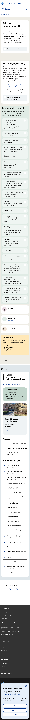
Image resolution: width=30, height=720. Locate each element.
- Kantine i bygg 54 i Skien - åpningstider (14, 472)
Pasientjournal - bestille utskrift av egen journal (16, 552)
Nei (19, 589)
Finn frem (10, 431)
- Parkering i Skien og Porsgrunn (16, 483)
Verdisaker (10, 572)
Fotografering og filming (14, 525)
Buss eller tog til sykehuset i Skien (16, 443)
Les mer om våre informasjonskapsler (12, 694)
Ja (12, 589)
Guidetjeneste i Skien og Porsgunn (14, 531)
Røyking (9, 557)
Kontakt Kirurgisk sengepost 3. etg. (13, 384)
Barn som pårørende (13, 503)
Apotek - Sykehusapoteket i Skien (15, 497)
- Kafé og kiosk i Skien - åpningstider (13, 466)
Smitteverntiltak (11, 562)
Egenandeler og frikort (13, 521)
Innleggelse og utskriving (14, 542)
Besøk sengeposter (12, 507)
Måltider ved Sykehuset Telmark (16, 547)
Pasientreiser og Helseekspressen (17, 448)
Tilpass (15, 714)
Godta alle (15, 706)
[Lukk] (26, 686)
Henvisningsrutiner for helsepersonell (14, 98)
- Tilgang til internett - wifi (14, 492)
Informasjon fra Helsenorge (16, 49)
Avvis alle (15, 710)
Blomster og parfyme (13, 516)
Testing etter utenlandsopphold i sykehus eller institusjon (16, 567)
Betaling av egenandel (13, 512)
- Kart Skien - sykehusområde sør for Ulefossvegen (16, 478)
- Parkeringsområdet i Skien (15, 488)
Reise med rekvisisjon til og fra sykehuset (15, 453)
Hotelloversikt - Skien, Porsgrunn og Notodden (16, 537)
